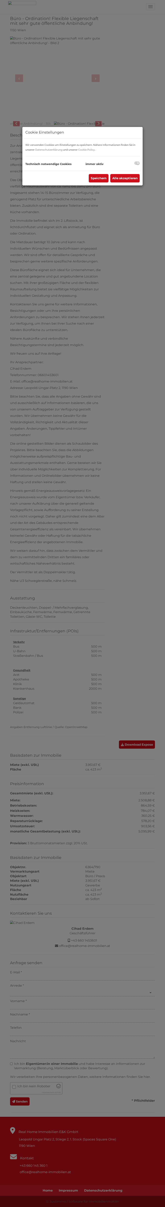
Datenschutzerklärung (48, 149)
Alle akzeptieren (125, 178)
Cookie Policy (86, 149)
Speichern (98, 178)
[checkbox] (137, 163)
